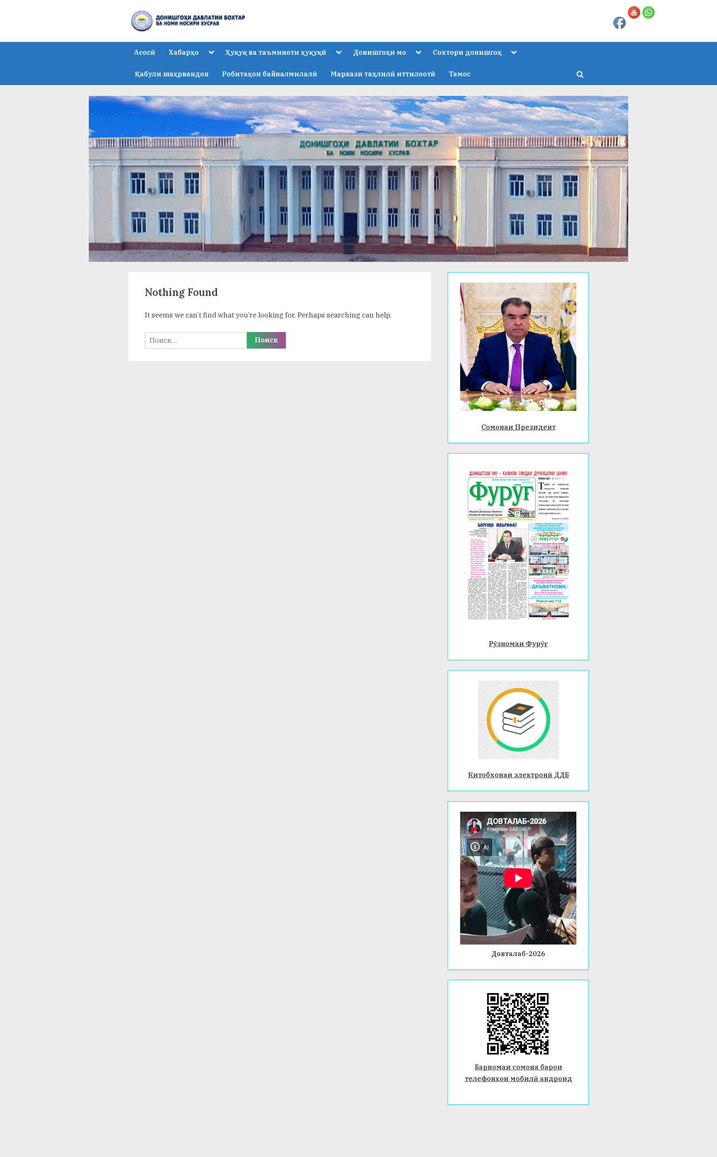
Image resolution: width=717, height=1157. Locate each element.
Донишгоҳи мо (379, 52)
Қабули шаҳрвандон (172, 73)
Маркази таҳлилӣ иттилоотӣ (383, 73)
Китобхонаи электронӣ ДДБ (518, 774)
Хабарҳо (183, 52)
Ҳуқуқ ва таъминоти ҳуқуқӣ (275, 52)
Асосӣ (144, 52)
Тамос (460, 73)
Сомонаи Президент (518, 426)
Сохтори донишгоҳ (467, 52)
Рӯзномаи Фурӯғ (518, 643)
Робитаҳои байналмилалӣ (269, 73)
